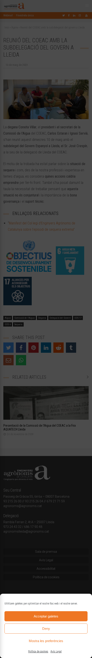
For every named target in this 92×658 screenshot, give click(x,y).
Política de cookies (38, 651)
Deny (46, 628)
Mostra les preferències (46, 641)
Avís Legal (56, 651)
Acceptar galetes (46, 616)
